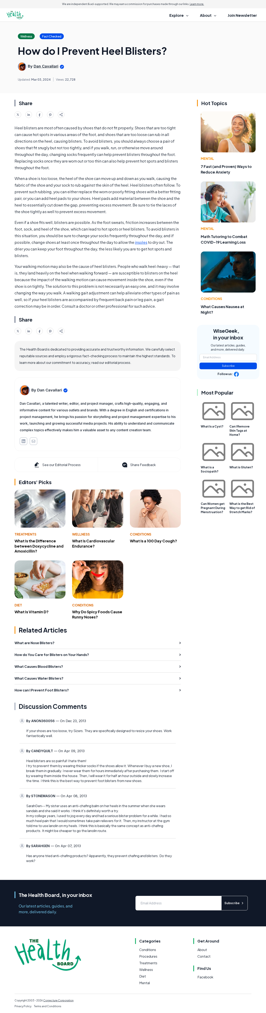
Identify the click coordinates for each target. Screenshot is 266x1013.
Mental (207, 158)
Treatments (25, 534)
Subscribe (228, 365)
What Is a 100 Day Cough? (153, 540)
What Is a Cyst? (212, 426)
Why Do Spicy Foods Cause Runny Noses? (97, 614)
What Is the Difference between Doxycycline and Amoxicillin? (39, 546)
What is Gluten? (241, 467)
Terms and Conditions (47, 1006)
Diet (18, 605)
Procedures (148, 956)
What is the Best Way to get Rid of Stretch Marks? (242, 508)
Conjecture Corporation (58, 1000)
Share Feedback (143, 465)
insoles (141, 242)
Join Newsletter (242, 15)
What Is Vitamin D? (32, 611)
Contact (204, 956)
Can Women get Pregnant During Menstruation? (213, 508)
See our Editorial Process (61, 465)
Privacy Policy (23, 1006)
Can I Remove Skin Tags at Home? (239, 430)
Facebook (205, 977)
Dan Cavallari (46, 66)
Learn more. (197, 4)
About (202, 949)
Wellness (81, 534)
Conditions (140, 534)
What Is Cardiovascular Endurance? (93, 543)
